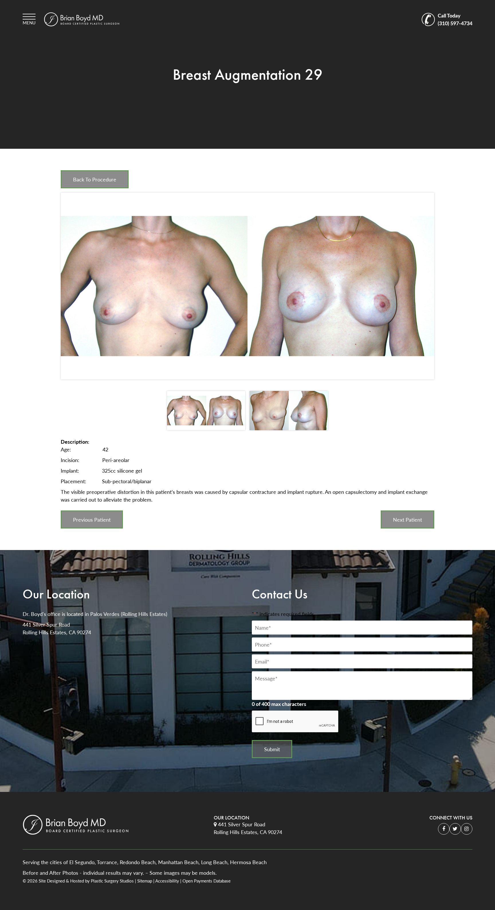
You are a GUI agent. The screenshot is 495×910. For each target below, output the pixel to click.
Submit (272, 749)
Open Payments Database (206, 881)
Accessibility (167, 881)
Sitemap (144, 881)
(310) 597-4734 (455, 19)
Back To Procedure (94, 179)
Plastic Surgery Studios (112, 881)
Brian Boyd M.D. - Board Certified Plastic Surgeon (81, 19)
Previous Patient (92, 519)
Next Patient (407, 519)
